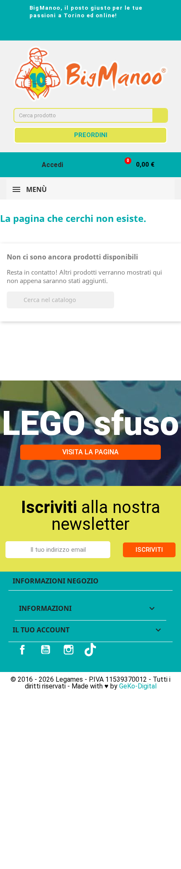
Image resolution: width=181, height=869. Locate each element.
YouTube (45, 649)
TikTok (91, 649)
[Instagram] (82, 31)
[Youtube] (98, 31)
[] (110, 305)
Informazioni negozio (55, 581)
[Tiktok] (113, 31)
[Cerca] (159, 115)
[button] (136, 164)
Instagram (68, 649)
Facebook (22, 649)
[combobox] (77, 115)
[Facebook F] (67, 31)
